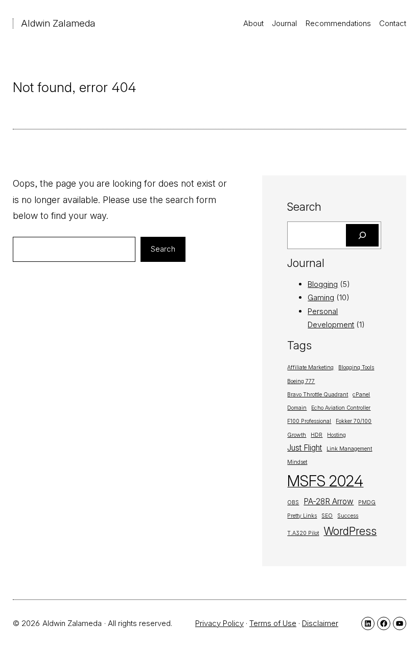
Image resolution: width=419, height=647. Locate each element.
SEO (327, 515)
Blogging (323, 284)
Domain (297, 408)
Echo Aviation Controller (340, 408)
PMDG (367, 502)
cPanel (361, 394)
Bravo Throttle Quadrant (317, 394)
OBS (293, 502)
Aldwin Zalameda (58, 23)
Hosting (336, 435)
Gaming (321, 297)
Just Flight (304, 448)
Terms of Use (272, 623)
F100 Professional (309, 421)
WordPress (350, 531)
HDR (316, 435)
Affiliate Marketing (310, 367)
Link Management (349, 448)
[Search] (362, 235)
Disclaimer (320, 623)
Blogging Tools (356, 367)
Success (347, 515)
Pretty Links (302, 515)
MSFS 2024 (325, 481)
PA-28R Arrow (329, 501)
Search (163, 249)
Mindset (297, 462)
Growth (296, 435)
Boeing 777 (301, 381)
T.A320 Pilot (303, 533)
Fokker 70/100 (353, 421)
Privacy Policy (219, 623)
